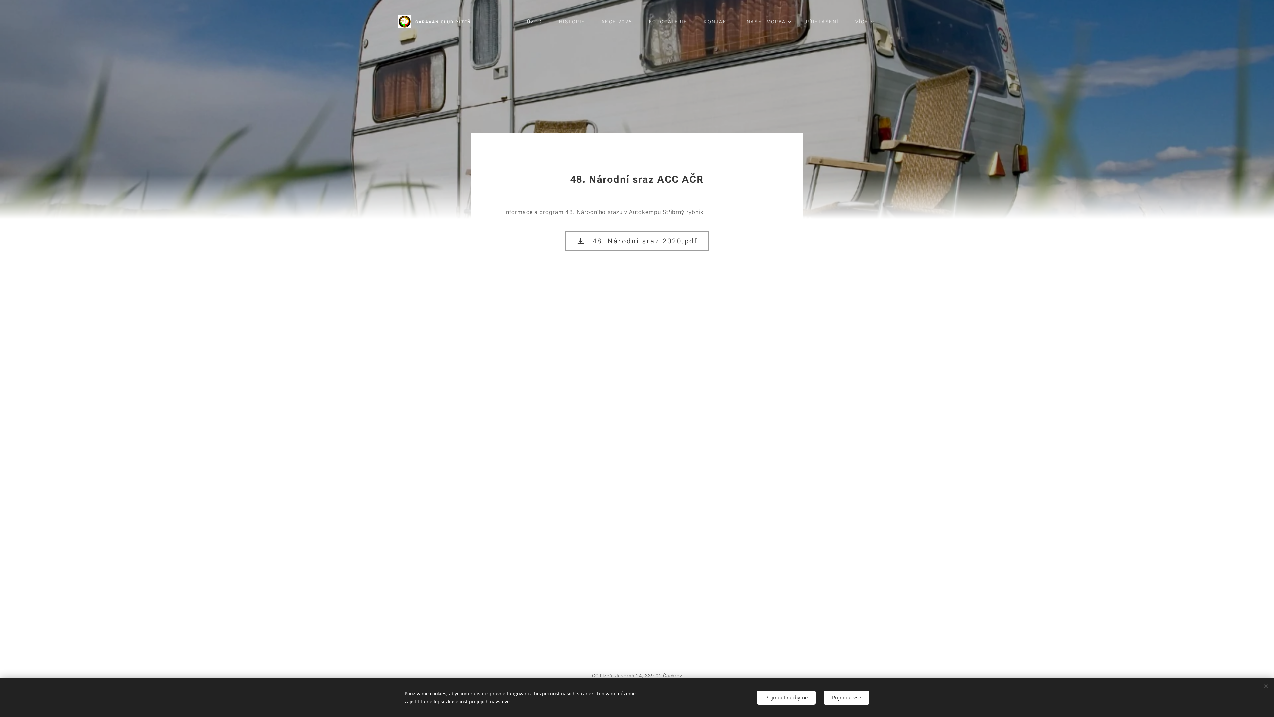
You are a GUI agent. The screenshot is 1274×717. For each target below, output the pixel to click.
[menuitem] (538, 21)
